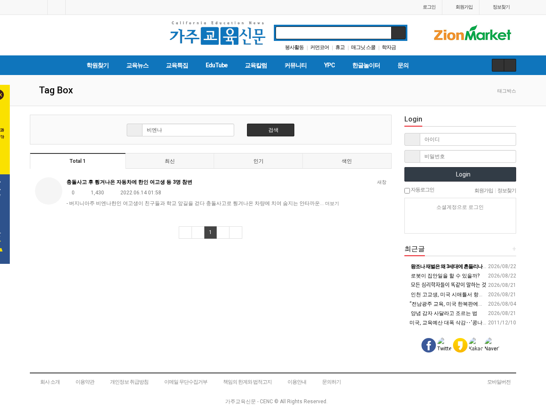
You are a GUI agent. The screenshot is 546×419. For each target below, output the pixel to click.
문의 (403, 65)
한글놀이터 (366, 65)
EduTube (216, 65)
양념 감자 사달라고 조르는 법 (443, 313)
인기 (258, 161)
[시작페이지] (38, 7)
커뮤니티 (296, 65)
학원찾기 (98, 65)
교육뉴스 (137, 65)
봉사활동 (294, 47)
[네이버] (430, 222)
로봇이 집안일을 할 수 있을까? (444, 276)
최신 (170, 161)
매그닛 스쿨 (363, 47)
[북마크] (56, 7)
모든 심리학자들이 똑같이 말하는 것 (448, 285)
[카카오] (445, 222)
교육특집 (177, 65)
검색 (273, 130)
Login (462, 174)
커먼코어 (319, 47)
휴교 (340, 47)
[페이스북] (460, 222)
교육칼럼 (256, 65)
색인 (347, 161)
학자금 (389, 47)
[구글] (475, 222)
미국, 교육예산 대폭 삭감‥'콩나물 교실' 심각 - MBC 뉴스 (473, 323)
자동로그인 (422, 190)
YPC (329, 65)
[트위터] (490, 222)
